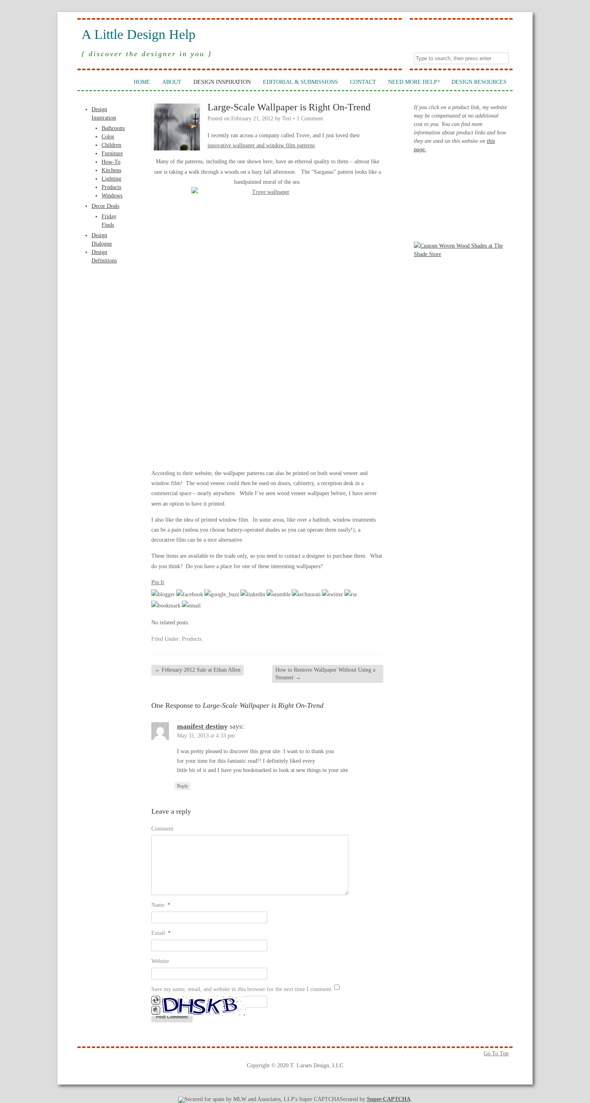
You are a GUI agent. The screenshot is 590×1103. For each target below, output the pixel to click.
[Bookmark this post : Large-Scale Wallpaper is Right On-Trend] (166, 606)
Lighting (111, 179)
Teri (286, 119)
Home (142, 82)
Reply (182, 786)
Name (160, 905)
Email (161, 933)
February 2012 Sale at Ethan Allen (197, 670)
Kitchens (111, 170)
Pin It (157, 582)
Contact (363, 82)
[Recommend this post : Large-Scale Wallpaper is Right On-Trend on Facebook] (189, 594)
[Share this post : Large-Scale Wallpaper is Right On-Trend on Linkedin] (252, 594)
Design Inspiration (222, 82)
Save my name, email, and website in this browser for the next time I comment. (242, 989)
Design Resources (479, 82)
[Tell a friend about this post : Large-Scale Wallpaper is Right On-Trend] (191, 606)
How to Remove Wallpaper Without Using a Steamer (325, 673)
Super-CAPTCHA (389, 1099)
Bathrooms (114, 128)
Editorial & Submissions (300, 82)
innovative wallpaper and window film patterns (261, 145)
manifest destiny (202, 726)
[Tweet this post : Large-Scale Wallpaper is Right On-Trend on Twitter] (332, 594)
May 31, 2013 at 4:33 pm (206, 736)
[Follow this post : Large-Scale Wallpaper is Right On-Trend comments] (350, 594)
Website (160, 961)
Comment (162, 829)
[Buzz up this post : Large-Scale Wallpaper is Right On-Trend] (221, 594)
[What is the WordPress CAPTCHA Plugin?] (198, 1014)
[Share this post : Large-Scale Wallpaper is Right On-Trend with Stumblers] (279, 594)
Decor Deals (105, 206)
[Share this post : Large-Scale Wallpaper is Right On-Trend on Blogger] (163, 594)
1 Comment (310, 119)
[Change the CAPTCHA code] (155, 1003)
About (171, 82)
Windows (112, 196)
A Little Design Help (138, 34)
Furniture (112, 153)
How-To (111, 162)
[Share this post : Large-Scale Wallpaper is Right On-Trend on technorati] (306, 594)
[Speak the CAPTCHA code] (155, 1013)
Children (111, 145)
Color (108, 137)
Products (111, 187)
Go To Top (496, 1053)
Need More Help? (413, 82)
